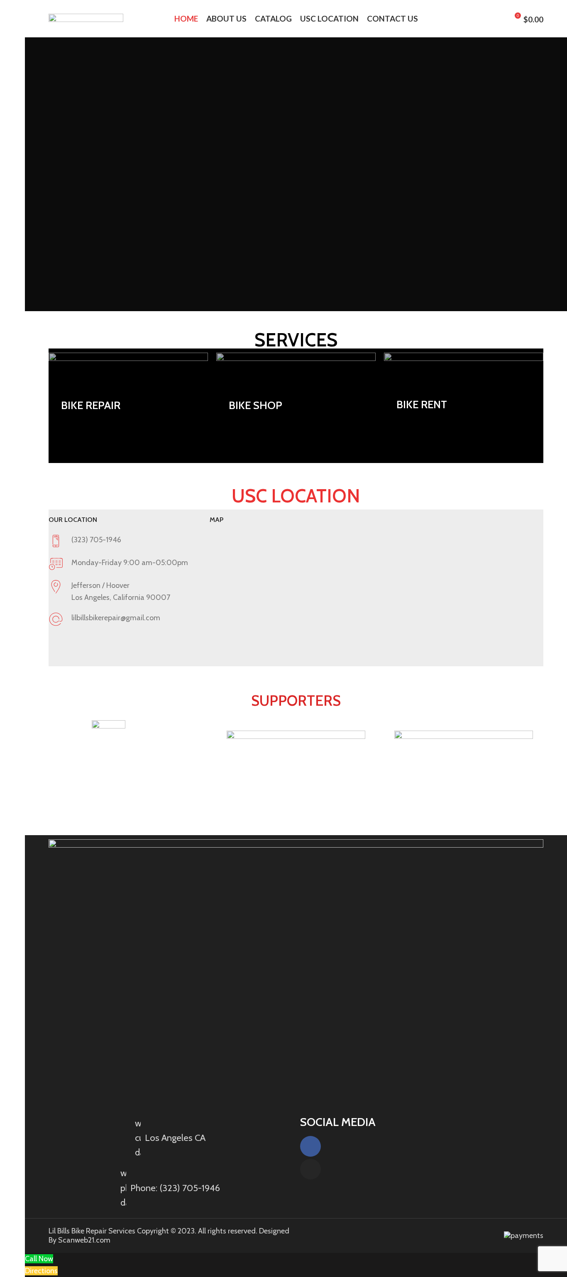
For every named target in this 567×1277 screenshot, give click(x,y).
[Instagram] (310, 1169)
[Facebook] (310, 1146)
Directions (41, 1270)
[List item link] (170, 1188)
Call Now (39, 1258)
